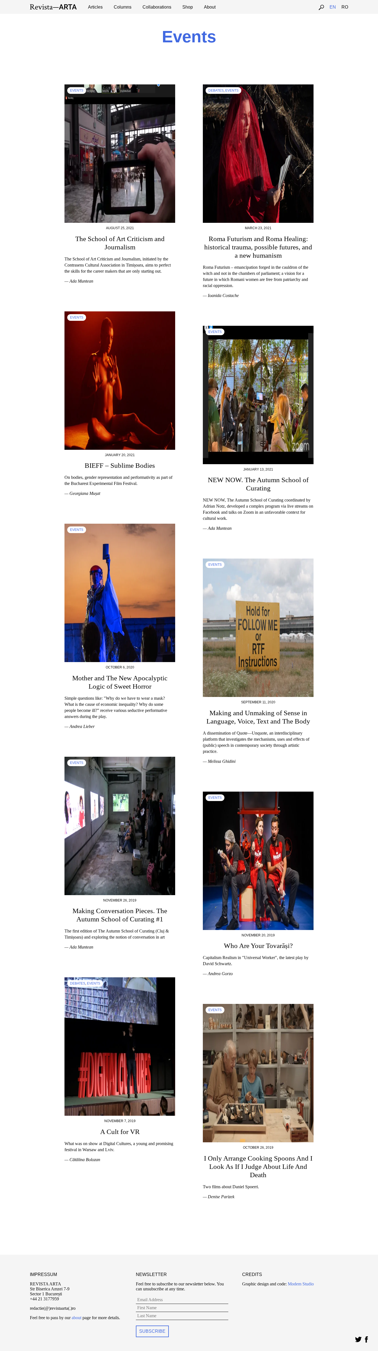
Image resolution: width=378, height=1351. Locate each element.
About (210, 7)
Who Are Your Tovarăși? (258, 945)
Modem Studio (300, 1284)
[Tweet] (358, 1338)
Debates (216, 90)
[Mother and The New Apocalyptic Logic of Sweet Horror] (119, 526)
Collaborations (157, 7)
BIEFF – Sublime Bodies (120, 465)
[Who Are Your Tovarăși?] (258, 794)
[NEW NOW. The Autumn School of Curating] (258, 328)
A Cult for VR (120, 1131)
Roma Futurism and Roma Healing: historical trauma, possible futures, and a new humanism (258, 247)
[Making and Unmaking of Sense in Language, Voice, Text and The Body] (258, 561)
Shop (187, 7)
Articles (95, 7)
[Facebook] (366, 1338)
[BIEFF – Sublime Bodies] (119, 313)
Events (76, 90)
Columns (122, 7)
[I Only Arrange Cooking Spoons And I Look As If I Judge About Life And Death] (258, 1006)
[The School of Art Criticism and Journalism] (119, 86)
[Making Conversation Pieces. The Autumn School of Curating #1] (119, 759)
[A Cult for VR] (119, 979)
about (76, 1317)
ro (344, 7)
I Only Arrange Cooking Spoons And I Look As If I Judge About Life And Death (258, 1166)
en (333, 7)
